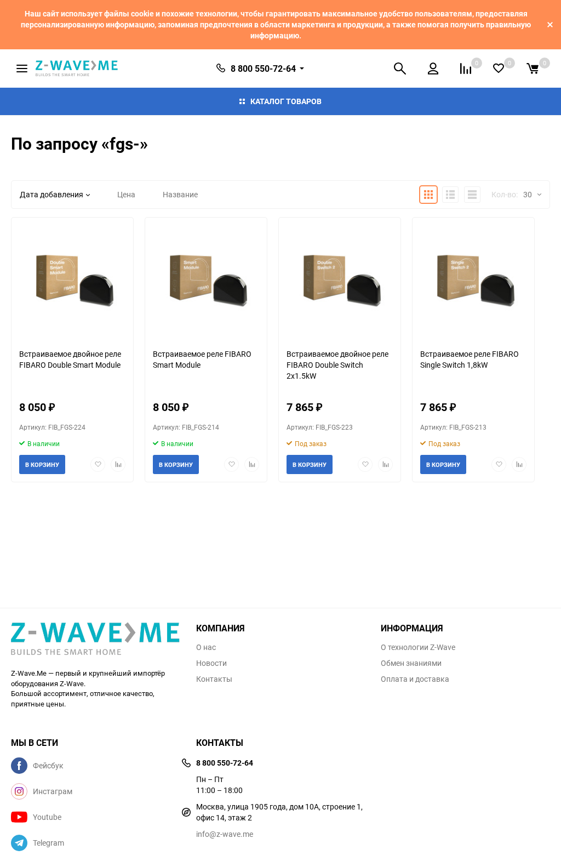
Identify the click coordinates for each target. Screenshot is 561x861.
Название (180, 194)
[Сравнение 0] (465, 68)
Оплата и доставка (415, 679)
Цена (126, 194)
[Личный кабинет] (433, 68)
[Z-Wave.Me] (95, 639)
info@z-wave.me (224, 834)
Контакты (214, 679)
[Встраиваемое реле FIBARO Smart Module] (206, 278)
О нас (206, 647)
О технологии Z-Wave (418, 647)
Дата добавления (51, 194)
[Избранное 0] (498, 68)
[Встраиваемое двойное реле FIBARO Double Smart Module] (72, 278)
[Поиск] (400, 68)
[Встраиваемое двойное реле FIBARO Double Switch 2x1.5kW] (340, 278)
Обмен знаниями (411, 663)
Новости (211, 663)
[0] (532, 68)
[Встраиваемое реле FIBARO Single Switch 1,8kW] (473, 278)
